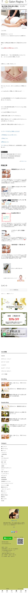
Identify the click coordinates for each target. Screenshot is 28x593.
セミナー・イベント (5, 368)
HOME (7, 588)
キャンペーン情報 (5, 485)
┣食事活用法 (4, 454)
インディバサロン (17, 154)
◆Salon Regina (4, 494)
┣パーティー (4, 452)
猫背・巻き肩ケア (5, 471)
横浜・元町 (3, 462)
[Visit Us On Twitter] (12, 532)
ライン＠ (3, 145)
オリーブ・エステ (5, 361)
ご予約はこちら (4, 138)
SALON (3, 355)
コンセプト (3, 365)
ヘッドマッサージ (5, 473)
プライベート (4, 464)
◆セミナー (3, 491)
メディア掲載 (4, 374)
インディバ (4, 154)
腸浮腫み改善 (11, 157)
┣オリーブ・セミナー (5, 489)
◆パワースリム (4, 448)
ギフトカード (4, 475)
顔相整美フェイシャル (5, 481)
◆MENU (3, 496)
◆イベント (3, 450)
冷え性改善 (10, 154)
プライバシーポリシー (6, 371)
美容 (2, 456)
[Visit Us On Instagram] (16, 532)
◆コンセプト (4, 498)
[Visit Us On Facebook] (14, 532)
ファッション (4, 460)
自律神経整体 (4, 479)
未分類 (2, 500)
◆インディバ (4, 151)
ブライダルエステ (5, 458)
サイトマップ (20, 588)
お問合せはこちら (5, 141)
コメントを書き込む (14, 289)
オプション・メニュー (6, 358)
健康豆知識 (3, 477)
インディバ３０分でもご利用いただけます (10, 131)
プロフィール (14, 520)
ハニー (2, 469)
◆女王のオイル (4, 487)
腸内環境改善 (4, 157)
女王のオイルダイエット (6, 467)
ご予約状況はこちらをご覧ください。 (9, 134)
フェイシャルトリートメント (7, 483)
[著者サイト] (14, 527)
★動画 (2, 465)
